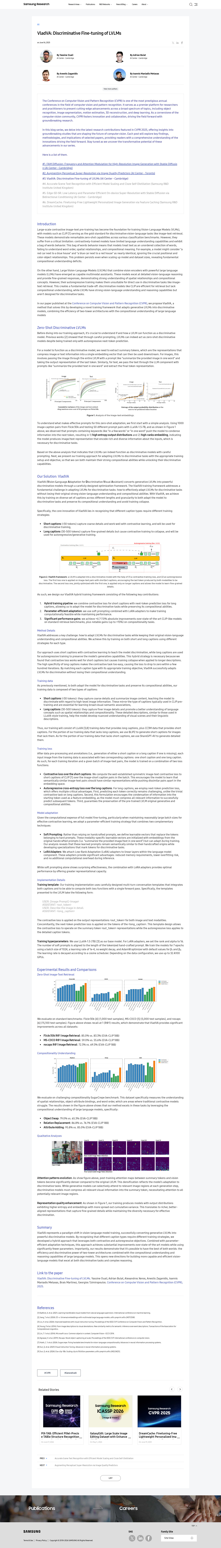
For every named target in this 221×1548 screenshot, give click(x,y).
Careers (134, 4)
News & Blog (121, 4)
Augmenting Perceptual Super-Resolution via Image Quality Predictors (86, 1465)
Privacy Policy (41, 1540)
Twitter (132, 1538)
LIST (110, 1478)
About (144, 4)
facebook (182, 43)
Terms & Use (28, 1540)
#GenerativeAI (70, 1373)
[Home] (36, 4)
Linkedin (140, 1538)
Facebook (148, 1538)
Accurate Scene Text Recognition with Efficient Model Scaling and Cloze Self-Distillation (94, 1458)
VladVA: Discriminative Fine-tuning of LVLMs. (64, 1278)
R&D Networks (104, 4)
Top (194, 1525)
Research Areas (73, 4)
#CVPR (47, 1373)
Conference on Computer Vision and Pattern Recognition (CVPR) (109, 303)
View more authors (110, 89)
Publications (90, 4)
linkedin (177, 43)
